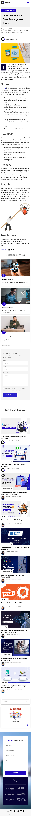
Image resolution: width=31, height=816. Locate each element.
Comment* (5, 372)
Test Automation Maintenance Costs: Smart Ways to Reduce (14, 493)
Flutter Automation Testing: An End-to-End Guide (15, 438)
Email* (4, 366)
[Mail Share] (27, 725)
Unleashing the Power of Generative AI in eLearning (15, 659)
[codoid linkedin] (8, 811)
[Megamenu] (28, 2)
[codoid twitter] (9, 250)
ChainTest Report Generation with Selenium (13, 465)
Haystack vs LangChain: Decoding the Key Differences (14, 687)
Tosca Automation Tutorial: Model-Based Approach (15, 548)
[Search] (27, 701)
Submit (15, 773)
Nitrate (3, 88)
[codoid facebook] (23, 811)
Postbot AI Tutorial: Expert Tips (12, 603)
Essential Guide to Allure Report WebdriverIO (12, 576)
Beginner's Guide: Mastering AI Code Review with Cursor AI (14, 631)
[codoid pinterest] (21, 811)
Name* (4, 360)
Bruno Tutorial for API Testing (11, 520)
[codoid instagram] (17, 811)
